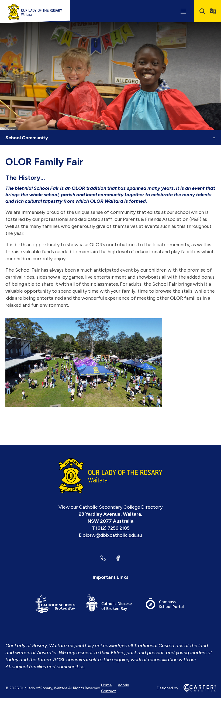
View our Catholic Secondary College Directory (110, 507)
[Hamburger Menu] (183, 11)
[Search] (202, 11)
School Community (26, 138)
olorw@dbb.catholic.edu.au (112, 535)
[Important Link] (55, 605)
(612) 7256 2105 (113, 528)
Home (106, 685)
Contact (108, 691)
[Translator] (213, 11)
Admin (123, 685)
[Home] (110, 475)
